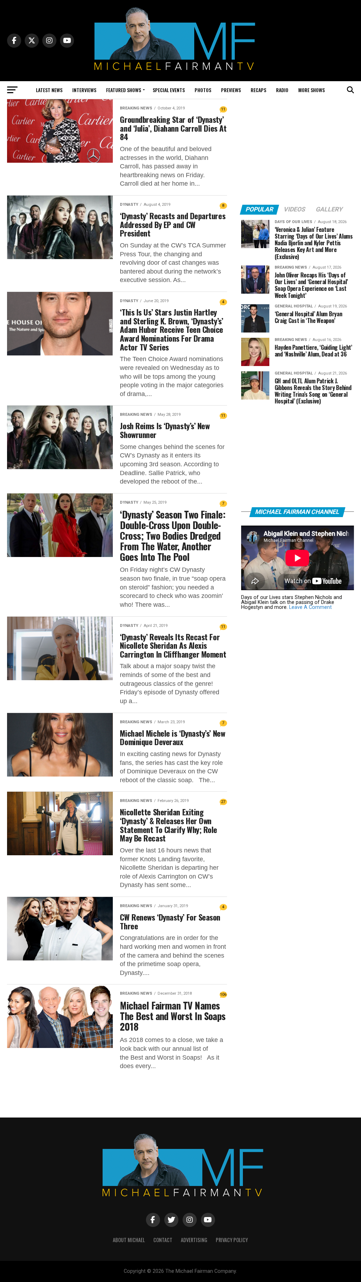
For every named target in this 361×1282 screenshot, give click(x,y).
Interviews (84, 90)
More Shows (311, 90)
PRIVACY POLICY (232, 1240)
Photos (203, 90)
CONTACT (162, 1240)
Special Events (169, 90)
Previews (231, 90)
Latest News (49, 90)
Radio (282, 90)
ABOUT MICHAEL (129, 1240)
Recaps (258, 90)
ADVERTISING (194, 1240)
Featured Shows (123, 90)
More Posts (117, 1088)
